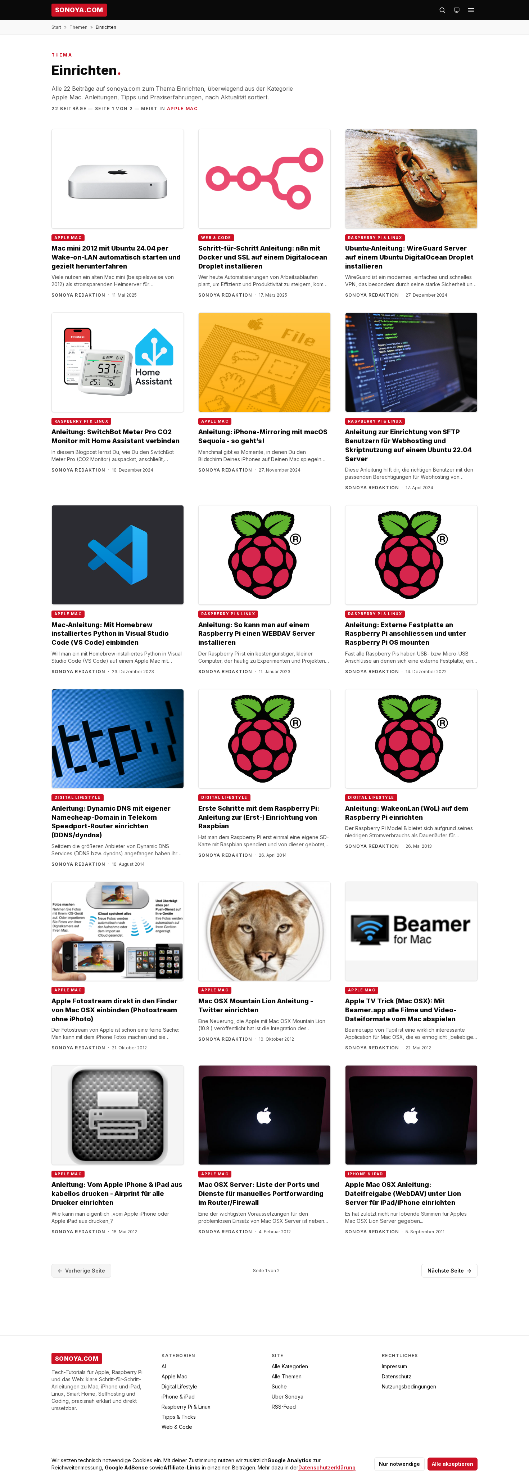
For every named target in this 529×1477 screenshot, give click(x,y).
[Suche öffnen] (442, 10)
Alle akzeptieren (452, 1464)
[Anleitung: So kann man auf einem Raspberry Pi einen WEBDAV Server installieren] (264, 555)
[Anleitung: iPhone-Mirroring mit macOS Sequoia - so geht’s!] (264, 362)
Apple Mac (182, 108)
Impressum (394, 1366)
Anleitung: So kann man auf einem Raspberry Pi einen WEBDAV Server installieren (256, 634)
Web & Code (216, 237)
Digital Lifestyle (77, 797)
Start (56, 27)
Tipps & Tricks (179, 1417)
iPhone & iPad (365, 1174)
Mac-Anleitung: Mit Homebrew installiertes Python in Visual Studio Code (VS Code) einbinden (110, 634)
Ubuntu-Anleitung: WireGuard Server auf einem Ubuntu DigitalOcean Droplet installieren (409, 257)
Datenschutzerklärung (327, 1467)
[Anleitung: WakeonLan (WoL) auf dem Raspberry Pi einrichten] (411, 739)
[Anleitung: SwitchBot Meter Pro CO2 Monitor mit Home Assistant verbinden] (117, 362)
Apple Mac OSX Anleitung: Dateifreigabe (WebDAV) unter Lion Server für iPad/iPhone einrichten (403, 1193)
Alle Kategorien (290, 1366)
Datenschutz (396, 1376)
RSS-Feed (284, 1407)
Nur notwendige (399, 1464)
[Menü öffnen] (471, 10)
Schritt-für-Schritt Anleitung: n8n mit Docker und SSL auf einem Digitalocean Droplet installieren (262, 257)
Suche (279, 1386)
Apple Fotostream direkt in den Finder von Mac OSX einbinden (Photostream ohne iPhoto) (114, 1010)
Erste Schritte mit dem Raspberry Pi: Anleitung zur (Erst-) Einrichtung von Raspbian (259, 817)
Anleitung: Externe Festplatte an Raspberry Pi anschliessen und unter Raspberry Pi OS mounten (405, 634)
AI (164, 1366)
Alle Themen (287, 1376)
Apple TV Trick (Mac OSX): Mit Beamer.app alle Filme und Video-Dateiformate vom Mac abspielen (400, 1010)
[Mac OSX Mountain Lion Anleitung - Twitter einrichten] (264, 931)
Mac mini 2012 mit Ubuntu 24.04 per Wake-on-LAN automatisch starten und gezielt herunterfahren (116, 257)
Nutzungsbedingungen (409, 1386)
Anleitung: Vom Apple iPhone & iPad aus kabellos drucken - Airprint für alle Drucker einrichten (116, 1193)
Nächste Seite (449, 1270)
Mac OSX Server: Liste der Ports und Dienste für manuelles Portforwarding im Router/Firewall (261, 1193)
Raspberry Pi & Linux (375, 237)
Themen (78, 27)
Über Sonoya (287, 1396)
